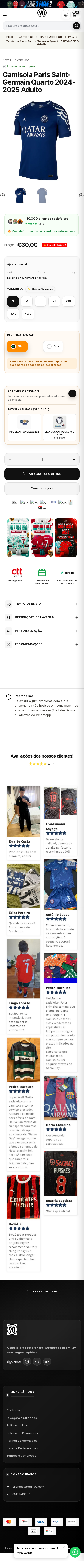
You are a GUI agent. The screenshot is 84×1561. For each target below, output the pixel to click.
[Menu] (7, 14)
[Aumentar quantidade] (73, 459)
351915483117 (21, 1494)
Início (9, 36)
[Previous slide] (3, 195)
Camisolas (26, 36)
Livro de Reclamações (22, 1448)
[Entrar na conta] (66, 14)
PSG (71, 36)
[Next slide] (81, 195)
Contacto (13, 1410)
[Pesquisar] (76, 25)
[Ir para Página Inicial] (42, 12)
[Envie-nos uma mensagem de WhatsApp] (75, 1552)
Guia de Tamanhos (42, 288)
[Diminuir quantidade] (10, 459)
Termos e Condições (21, 1456)
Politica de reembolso (22, 1441)
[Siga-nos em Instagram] (27, 1362)
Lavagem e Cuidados (22, 1418)
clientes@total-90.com (28, 1487)
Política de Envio (18, 1425)
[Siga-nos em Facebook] (37, 1362)
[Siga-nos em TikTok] (47, 1362)
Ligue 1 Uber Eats (51, 36)
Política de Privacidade (23, 1433)
